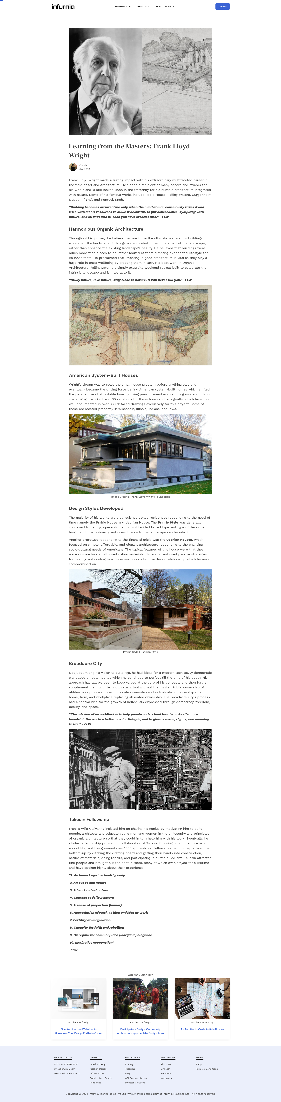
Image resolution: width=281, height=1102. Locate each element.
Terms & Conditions (207, 1069)
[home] (63, 6)
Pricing (129, 1064)
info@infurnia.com (64, 1069)
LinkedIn (165, 1069)
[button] (122, 6)
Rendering (95, 1082)
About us (166, 1064)
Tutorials (130, 1069)
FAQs (199, 1064)
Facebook (166, 1073)
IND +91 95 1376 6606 (66, 1064)
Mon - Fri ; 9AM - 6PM (67, 1073)
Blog (127, 1073)
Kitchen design (98, 1069)
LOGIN (223, 6)
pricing (143, 6)
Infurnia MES (97, 1073)
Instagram (166, 1078)
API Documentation (136, 1078)
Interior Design (98, 1064)
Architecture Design (101, 1078)
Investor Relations (135, 1082)
